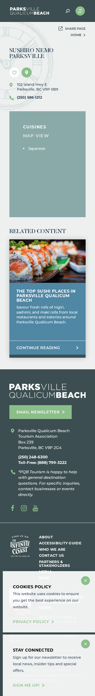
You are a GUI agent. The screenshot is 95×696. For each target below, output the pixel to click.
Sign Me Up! (26, 685)
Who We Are (52, 549)
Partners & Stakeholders (54, 563)
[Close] (85, 580)
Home (76, 34)
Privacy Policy (31, 622)
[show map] (27, 72)
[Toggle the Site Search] (67, 11)
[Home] (29, 11)
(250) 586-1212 (29, 97)
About (46, 537)
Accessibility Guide (60, 543)
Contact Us (51, 555)
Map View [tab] (36, 136)
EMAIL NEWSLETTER (38, 411)
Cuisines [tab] (34, 127)
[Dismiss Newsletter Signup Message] (85, 643)
